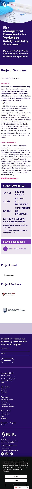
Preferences (16, 484)
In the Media (4, 415)
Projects (3, 425)
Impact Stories (5, 403)
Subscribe (7, 360)
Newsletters (4, 401)
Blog (2, 416)
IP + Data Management (8, 377)
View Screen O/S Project (17, 249)
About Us (3, 389)
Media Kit (4, 418)
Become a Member (6, 381)
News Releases (5, 413)
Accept (16, 476)
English (19, 487)
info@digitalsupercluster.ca (9, 445)
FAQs (2, 382)
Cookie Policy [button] (17, 467)
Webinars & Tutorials (7, 399)
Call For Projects (5, 375)
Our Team (4, 391)
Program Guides (5, 404)
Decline (16, 480)
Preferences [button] (6, 471)
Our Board (4, 392)
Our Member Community (8, 379)
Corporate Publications (7, 406)
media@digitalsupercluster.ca (9, 450)
